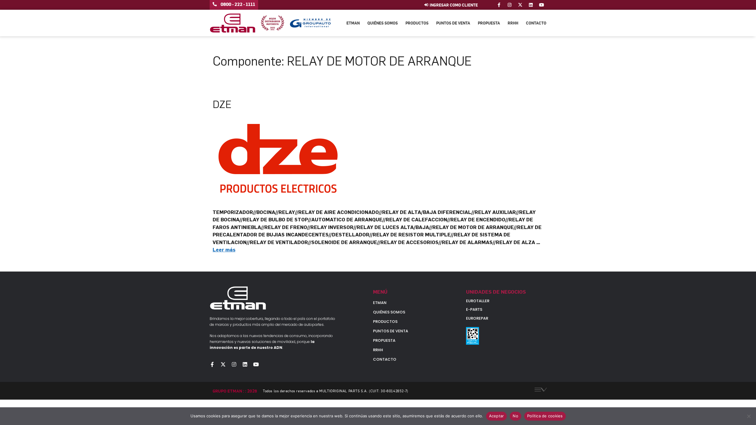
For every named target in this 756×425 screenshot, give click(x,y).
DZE (222, 104)
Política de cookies (545, 415)
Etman (353, 22)
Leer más (224, 250)
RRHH (513, 22)
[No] (749, 416)
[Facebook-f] (499, 5)
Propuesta (489, 22)
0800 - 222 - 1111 (238, 4)
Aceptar (496, 415)
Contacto (536, 22)
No (515, 415)
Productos (416, 22)
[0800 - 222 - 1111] (215, 4)
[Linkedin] (531, 5)
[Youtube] (541, 5)
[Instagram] (509, 5)
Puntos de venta (453, 22)
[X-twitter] (520, 5)
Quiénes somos (382, 22)
